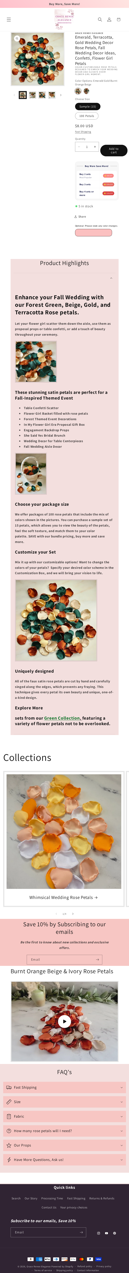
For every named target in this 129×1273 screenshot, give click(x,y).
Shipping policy (64, 1270)
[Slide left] (14, 95)
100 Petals (86, 116)
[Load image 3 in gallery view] (42, 95)
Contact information (88, 1270)
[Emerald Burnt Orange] (86, 91)
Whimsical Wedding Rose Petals (61, 897)
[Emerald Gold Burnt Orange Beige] (78, 91)
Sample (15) (87, 106)
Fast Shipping (83, 131)
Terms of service (43, 1270)
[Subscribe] (97, 960)
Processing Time (52, 1198)
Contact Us (49, 1207)
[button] (8, 19)
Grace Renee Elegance (39, 1266)
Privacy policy (103, 1266)
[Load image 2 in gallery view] (32, 95)
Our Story (31, 1198)
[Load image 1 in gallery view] (23, 95)
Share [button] (82, 216)
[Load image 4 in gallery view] (52, 95)
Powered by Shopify (62, 1266)
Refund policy (84, 1266)
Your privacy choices (73, 1207)
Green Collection (62, 718)
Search (16, 1198)
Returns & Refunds (101, 1198)
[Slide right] (60, 95)
